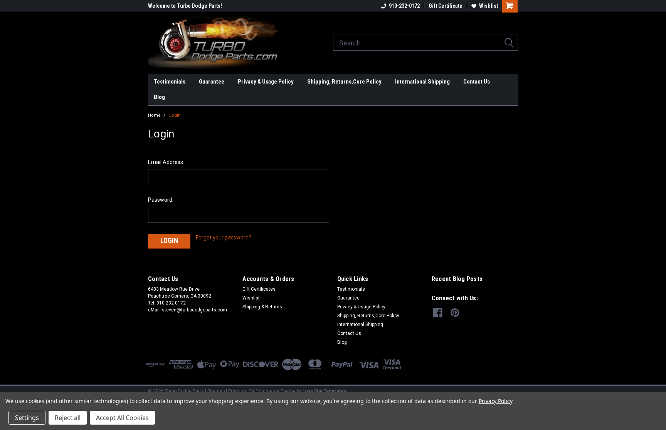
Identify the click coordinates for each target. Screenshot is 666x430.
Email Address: (166, 162)
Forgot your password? (223, 237)
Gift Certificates (259, 289)
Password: (160, 200)
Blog (159, 97)
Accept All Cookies (122, 417)
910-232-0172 (404, 6)
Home (154, 115)
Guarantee (211, 81)
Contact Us (476, 81)
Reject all (68, 417)
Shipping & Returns (262, 307)
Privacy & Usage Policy (266, 81)
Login (175, 115)
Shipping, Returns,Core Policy (344, 81)
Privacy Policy (495, 401)
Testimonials (169, 81)
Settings (27, 417)
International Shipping (422, 81)
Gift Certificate (445, 6)
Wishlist (488, 6)
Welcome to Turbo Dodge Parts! (185, 6)
